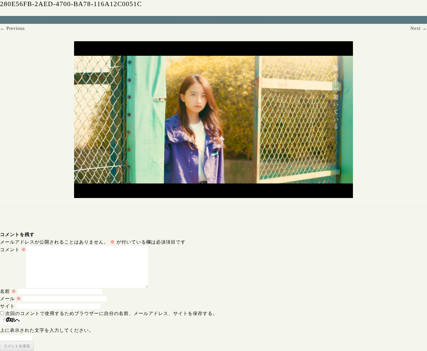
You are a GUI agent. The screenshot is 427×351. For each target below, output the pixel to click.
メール (10, 298)
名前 (8, 291)
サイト (7, 306)
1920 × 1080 (80, 19)
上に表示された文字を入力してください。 (47, 330)
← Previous (12, 28)
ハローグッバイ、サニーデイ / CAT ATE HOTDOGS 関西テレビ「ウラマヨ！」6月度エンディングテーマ (209, 19)
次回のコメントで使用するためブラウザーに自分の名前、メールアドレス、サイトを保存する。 (111, 313)
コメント (13, 249)
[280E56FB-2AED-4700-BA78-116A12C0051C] (213, 119)
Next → (418, 28)
